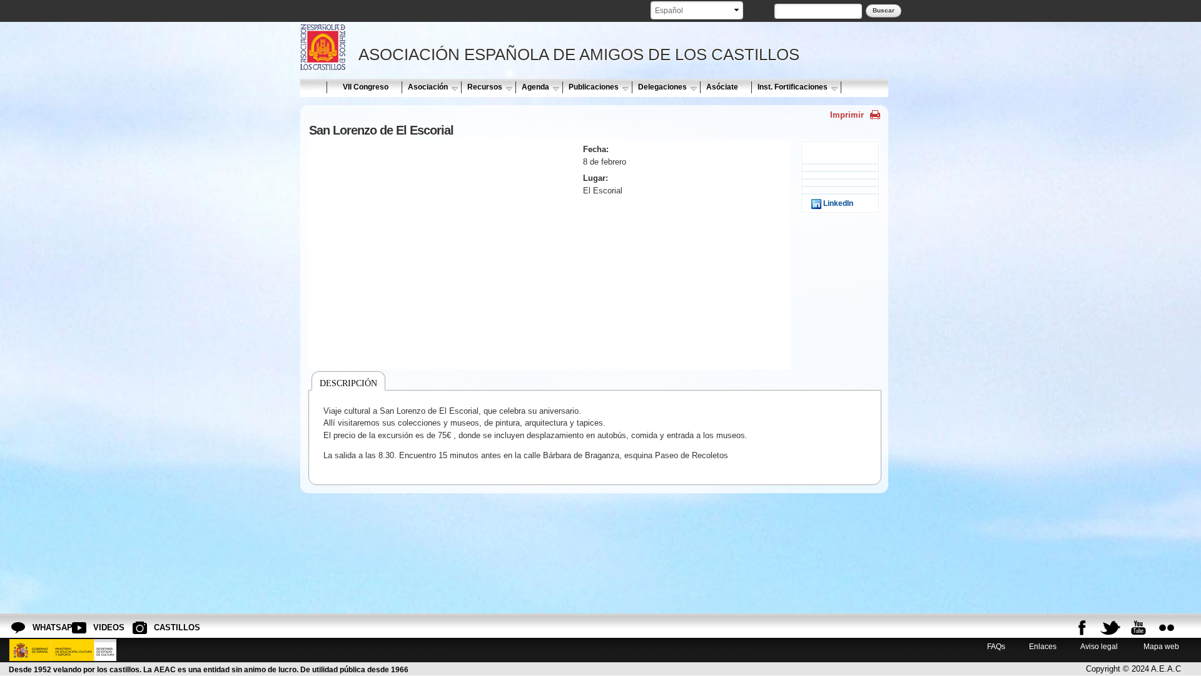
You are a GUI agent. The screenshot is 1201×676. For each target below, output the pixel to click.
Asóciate (722, 87)
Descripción (348, 383)
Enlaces (1043, 646)
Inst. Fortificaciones (793, 87)
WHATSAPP (43, 627)
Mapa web (1160, 646)
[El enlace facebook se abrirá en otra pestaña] (1082, 628)
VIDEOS (103, 627)
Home (312, 87)
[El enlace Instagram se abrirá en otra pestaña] (1167, 628)
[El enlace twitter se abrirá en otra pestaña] (1110, 628)
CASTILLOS (164, 627)
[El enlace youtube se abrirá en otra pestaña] (1138, 628)
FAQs (996, 646)
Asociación (428, 87)
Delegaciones (662, 87)
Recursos (484, 87)
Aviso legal (1099, 646)
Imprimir (847, 115)
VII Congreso (365, 87)
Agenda (535, 87)
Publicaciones (594, 87)
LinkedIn (837, 203)
